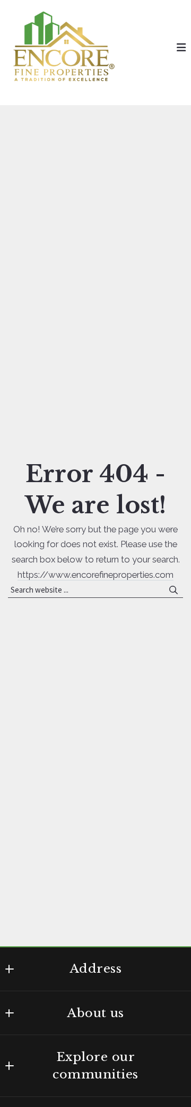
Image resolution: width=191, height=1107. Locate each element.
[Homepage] (64, 47)
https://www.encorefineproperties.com (95, 574)
